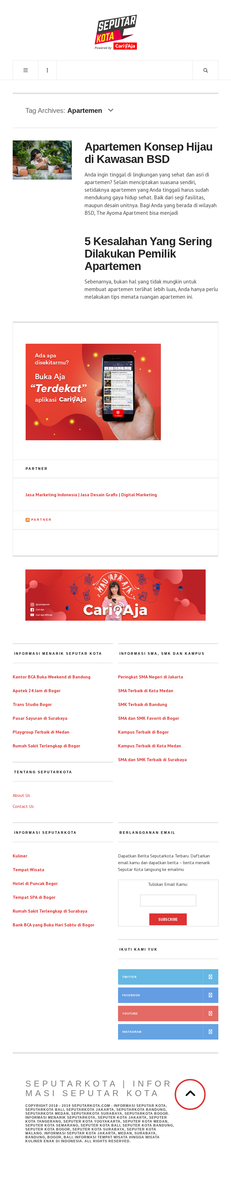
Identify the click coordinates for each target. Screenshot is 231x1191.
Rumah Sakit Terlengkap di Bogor (46, 745)
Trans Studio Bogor (32, 704)
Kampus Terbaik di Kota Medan (149, 745)
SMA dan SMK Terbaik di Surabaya (152, 759)
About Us (21, 795)
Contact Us (23, 806)
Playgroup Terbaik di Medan (41, 732)
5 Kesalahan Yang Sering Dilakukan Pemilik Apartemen (148, 253)
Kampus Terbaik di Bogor (143, 732)
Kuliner (20, 856)
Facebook (131, 995)
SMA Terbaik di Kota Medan (145, 690)
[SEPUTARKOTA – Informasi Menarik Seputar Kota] (115, 29)
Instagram (131, 1031)
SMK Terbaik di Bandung (142, 704)
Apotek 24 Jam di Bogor (37, 690)
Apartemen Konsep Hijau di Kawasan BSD (148, 152)
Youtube (130, 1013)
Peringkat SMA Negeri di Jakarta (150, 677)
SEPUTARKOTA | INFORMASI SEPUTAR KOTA (99, 1088)
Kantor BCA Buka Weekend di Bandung (51, 677)
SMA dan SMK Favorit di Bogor (148, 718)
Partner (41, 519)
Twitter (129, 976)
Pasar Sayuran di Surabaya (40, 718)
